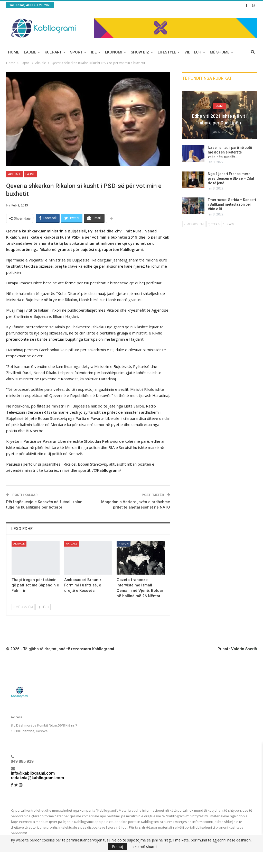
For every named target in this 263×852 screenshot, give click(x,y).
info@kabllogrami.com (33, 773)
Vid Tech (192, 52)
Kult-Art (53, 52)
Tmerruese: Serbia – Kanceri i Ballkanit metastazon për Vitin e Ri (232, 204)
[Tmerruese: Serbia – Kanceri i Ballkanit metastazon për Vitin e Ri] (193, 205)
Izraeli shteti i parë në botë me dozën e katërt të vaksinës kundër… (230, 152)
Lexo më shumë (143, 846)
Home (13, 52)
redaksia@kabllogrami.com (37, 778)
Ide (94, 52)
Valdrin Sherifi (244, 649)
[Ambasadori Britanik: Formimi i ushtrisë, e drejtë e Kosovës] (88, 558)
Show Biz (140, 52)
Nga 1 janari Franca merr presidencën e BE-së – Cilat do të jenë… (231, 178)
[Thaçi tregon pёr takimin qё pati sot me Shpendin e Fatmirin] (36, 558)
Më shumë (219, 52)
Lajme (30, 52)
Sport (76, 52)
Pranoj (117, 846)
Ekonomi (113, 52)
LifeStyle (167, 52)
